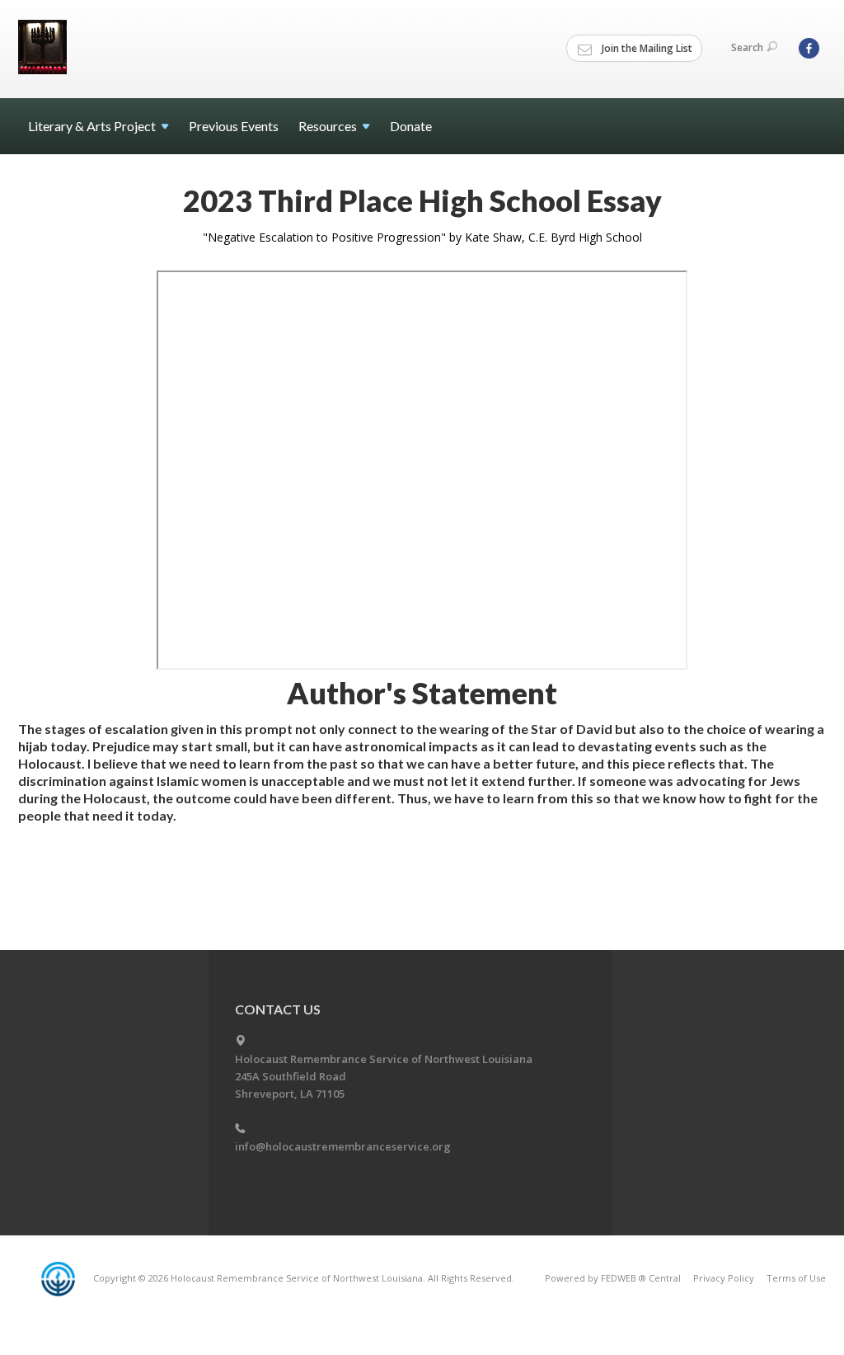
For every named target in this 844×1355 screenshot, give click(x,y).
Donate (411, 126)
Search (747, 47)
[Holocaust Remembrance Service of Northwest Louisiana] (44, 47)
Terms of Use (796, 1278)
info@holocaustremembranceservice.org (343, 1146)
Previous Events (234, 126)
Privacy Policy (723, 1278)
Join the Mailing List (645, 48)
